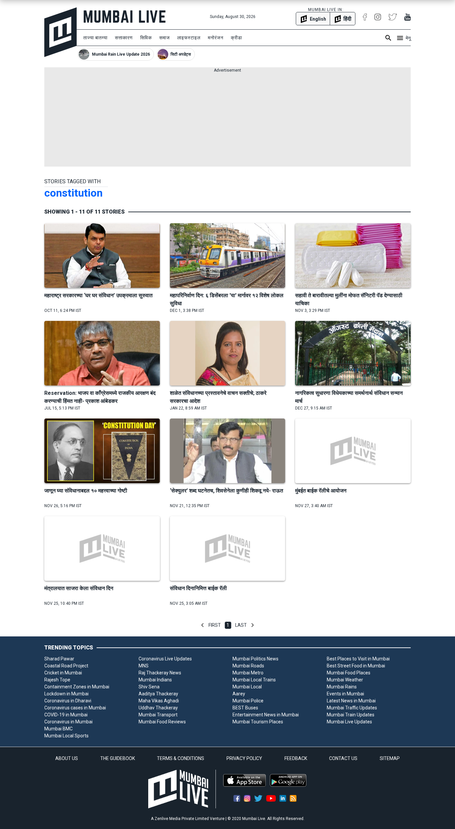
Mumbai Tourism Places (257, 721)
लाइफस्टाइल (189, 37)
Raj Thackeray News (160, 672)
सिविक (146, 37)
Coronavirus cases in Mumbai (75, 707)
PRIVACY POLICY (244, 758)
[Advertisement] (227, 120)
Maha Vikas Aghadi (159, 700)
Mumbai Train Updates (350, 714)
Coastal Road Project (66, 665)
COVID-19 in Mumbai (66, 714)
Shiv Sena (149, 686)
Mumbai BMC (58, 728)
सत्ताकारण (124, 37)
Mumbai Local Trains (254, 679)
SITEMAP (390, 758)
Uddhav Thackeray (158, 707)
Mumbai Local (247, 686)
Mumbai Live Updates (349, 721)
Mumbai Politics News (255, 658)
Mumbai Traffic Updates (352, 707)
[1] (203, 625)
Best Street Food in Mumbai (356, 665)
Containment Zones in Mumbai (76, 686)
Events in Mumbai (345, 693)
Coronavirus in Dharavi (67, 700)
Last (241, 625)
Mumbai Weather (345, 679)
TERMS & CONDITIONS (180, 758)
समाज (164, 37)
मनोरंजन (216, 37)
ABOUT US (66, 758)
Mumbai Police (247, 700)
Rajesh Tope (57, 679)
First (215, 625)
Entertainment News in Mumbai (265, 714)
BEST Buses (245, 707)
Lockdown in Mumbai (66, 693)
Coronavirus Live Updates (165, 658)
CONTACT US (343, 758)
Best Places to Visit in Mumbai (358, 658)
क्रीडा (236, 37)
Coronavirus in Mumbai (68, 721)
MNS (144, 665)
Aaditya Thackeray (158, 693)
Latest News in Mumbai (351, 700)
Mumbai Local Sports (66, 735)
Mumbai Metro (247, 672)
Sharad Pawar (59, 658)
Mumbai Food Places (348, 672)
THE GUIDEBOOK (117, 758)
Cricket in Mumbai (63, 672)
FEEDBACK (295, 758)
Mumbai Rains (342, 686)
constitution (73, 193)
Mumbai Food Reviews (162, 721)
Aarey (238, 693)
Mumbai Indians (155, 679)
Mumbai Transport (158, 714)
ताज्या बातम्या (95, 37)
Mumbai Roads (248, 665)
